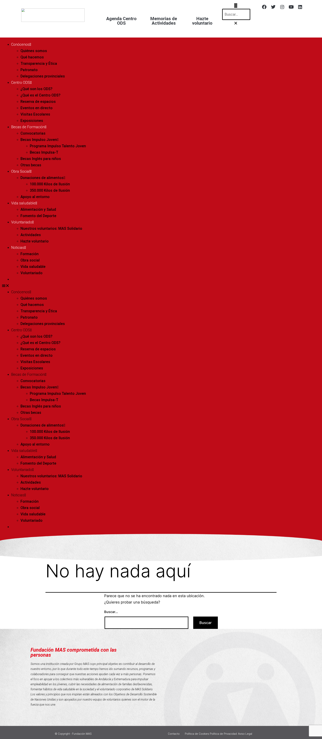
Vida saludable (23, 203)
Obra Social (20, 171)
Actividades (30, 235)
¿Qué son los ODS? (36, 89)
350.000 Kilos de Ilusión (50, 190)
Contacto (174, 733)
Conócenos (20, 44)
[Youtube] (291, 6)
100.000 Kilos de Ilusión (50, 184)
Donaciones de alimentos (42, 177)
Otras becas (30, 165)
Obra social (30, 260)
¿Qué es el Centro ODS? (40, 95)
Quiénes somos (33, 51)
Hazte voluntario (34, 241)
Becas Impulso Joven (38, 139)
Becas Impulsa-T (44, 152)
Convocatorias (32, 133)
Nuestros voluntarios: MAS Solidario (51, 228)
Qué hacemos (32, 57)
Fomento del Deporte (38, 216)
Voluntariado (21, 222)
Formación (29, 254)
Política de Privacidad (223, 733)
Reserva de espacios (38, 101)
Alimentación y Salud (38, 209)
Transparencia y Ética (38, 63)
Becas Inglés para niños (40, 158)
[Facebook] (264, 6)
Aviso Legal (245, 733)
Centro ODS (20, 82)
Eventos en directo (36, 108)
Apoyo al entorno (35, 197)
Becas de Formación (28, 127)
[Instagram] (282, 6)
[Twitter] (273, 6)
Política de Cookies (197, 733)
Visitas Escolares (35, 114)
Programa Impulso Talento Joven (58, 146)
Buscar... (111, 612)
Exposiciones (31, 120)
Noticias (17, 247)
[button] (236, 5)
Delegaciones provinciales (42, 76)
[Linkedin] (300, 6)
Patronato (29, 70)
